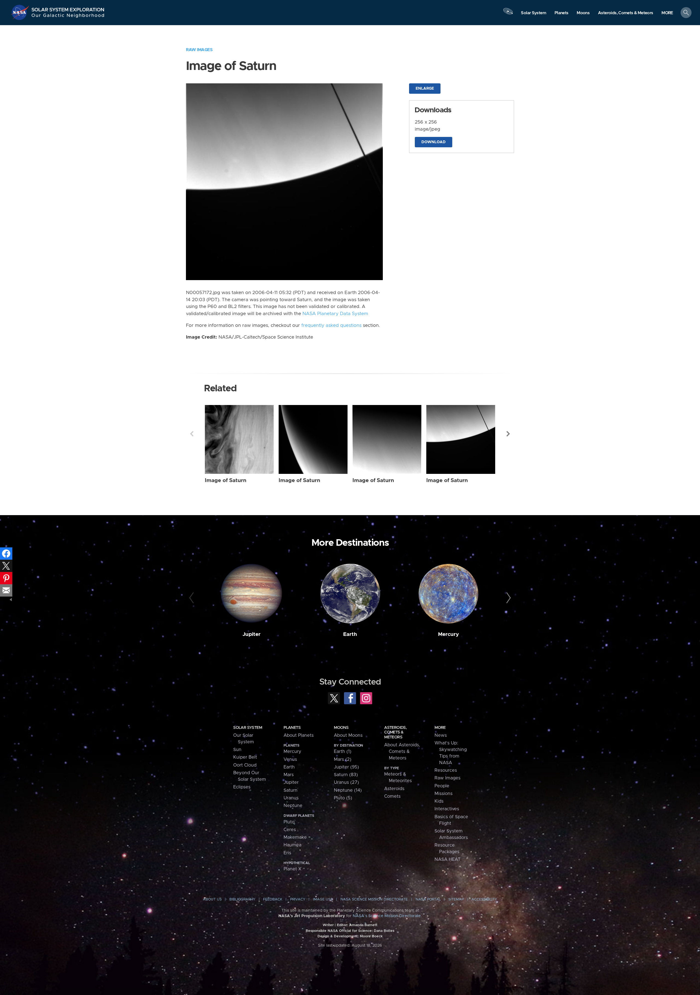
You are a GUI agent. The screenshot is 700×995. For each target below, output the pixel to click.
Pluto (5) (343, 798)
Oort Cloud (244, 765)
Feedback (272, 899)
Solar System (247, 728)
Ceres (290, 829)
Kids (439, 801)
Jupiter (252, 634)
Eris (287, 853)
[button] (667, 13)
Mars (289, 775)
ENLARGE (425, 88)
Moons (341, 728)
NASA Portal (428, 899)
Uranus (291, 798)
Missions (443, 793)
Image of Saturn (225, 480)
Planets (292, 728)
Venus (290, 759)
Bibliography (242, 899)
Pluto (289, 822)
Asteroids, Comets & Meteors (395, 732)
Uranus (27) (346, 782)
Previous (192, 434)
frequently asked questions (331, 325)
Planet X (292, 869)
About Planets (299, 735)
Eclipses (241, 787)
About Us (212, 899)
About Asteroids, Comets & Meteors (402, 751)
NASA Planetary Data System (335, 313)
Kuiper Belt (245, 757)
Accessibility (484, 899)
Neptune (293, 805)
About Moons (348, 735)
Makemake (295, 837)
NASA (20, 12)
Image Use (323, 899)
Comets (392, 796)
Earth (350, 634)
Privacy (297, 899)
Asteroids (394, 788)
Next (508, 434)
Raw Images (199, 50)
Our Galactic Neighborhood (68, 16)
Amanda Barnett (363, 925)
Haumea (292, 845)
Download (433, 142)
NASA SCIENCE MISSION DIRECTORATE (374, 899)
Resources (445, 770)
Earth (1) (342, 751)
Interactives (446, 809)
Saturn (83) (346, 775)
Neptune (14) (348, 790)
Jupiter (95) (346, 767)
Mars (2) (342, 759)
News (440, 735)
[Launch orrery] (508, 14)
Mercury (448, 634)
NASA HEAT (447, 859)
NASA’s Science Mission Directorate (387, 916)
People (441, 786)
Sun (237, 749)
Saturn (291, 790)
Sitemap (456, 899)
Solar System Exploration (68, 8)
